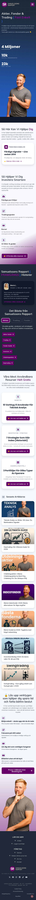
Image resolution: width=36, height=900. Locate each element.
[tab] (5, 320)
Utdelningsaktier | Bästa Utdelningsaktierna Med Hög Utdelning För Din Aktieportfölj (15, 576)
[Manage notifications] (32, 896)
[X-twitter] (9, 877)
